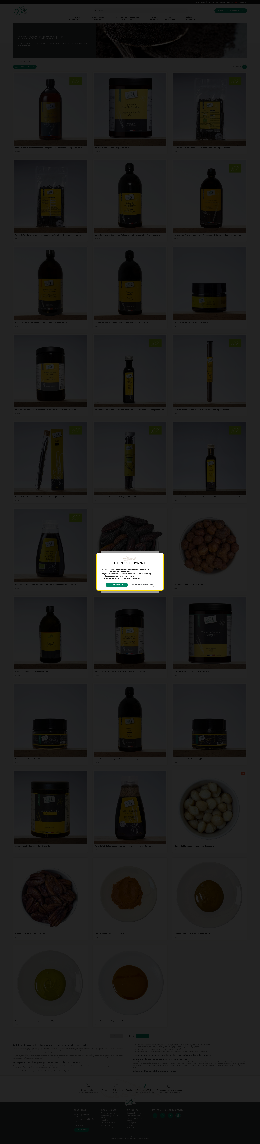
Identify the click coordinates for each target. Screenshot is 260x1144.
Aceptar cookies (117, 585)
